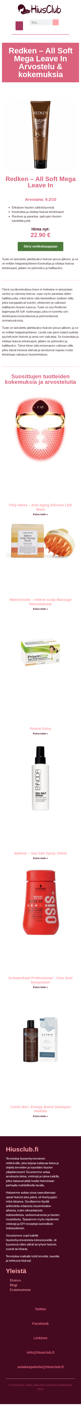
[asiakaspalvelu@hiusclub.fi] (40, 1358)
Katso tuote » (40, 514)
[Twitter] (40, 1300)
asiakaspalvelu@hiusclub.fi (40, 1367)
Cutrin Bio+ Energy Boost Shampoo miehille (40, 1109)
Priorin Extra (40, 729)
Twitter (40, 1309)
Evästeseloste (20, 1290)
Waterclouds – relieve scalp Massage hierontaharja (40, 602)
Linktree (40, 1338)
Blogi (13, 1285)
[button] (19, 25)
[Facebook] (40, 1315)
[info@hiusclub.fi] (40, 1344)
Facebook (40, 1324)
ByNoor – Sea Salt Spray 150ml (40, 853)
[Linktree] (40, 1329)
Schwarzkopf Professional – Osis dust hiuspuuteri (40, 980)
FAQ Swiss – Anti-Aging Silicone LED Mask (40, 507)
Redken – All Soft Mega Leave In (41, 182)
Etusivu (15, 1280)
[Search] (56, 22)
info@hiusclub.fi (40, 1352)
